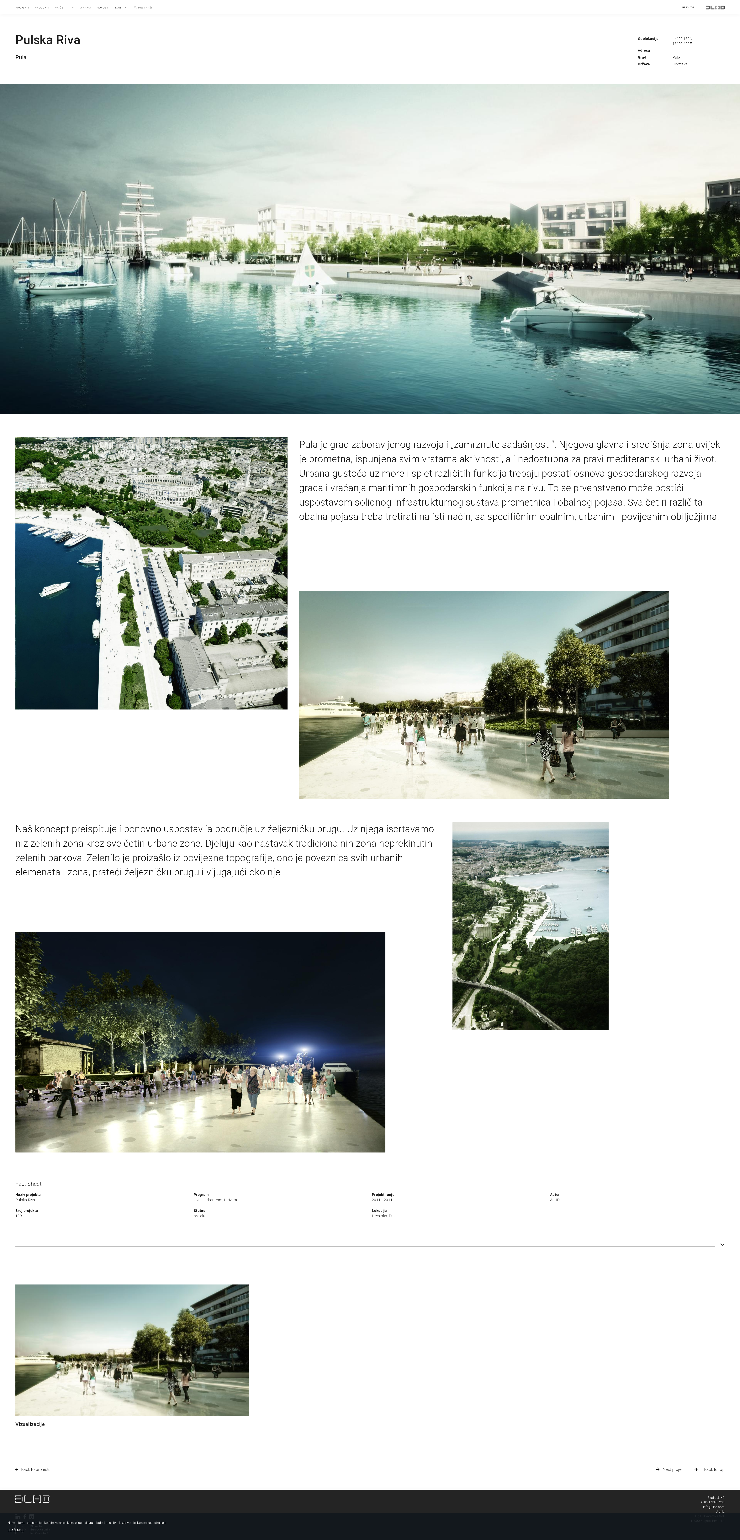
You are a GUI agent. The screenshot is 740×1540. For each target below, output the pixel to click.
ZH (692, 7)
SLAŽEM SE (16, 1530)
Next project (674, 1469)
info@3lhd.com (714, 1507)
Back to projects (35, 1469)
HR (684, 7)
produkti (42, 7)
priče (59, 7)
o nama (85, 7)
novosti (103, 7)
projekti (22, 7)
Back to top (714, 1469)
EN (688, 7)
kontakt (121, 7)
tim (71, 7)
